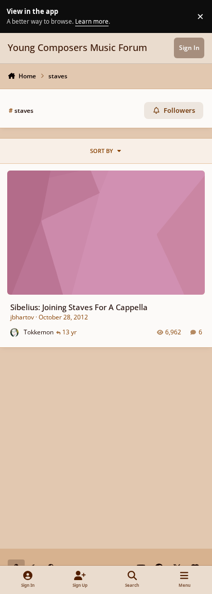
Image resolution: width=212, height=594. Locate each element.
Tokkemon (39, 332)
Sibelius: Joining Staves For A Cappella (79, 307)
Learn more (18, 16)
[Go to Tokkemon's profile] (14, 332)
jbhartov (22, 317)
